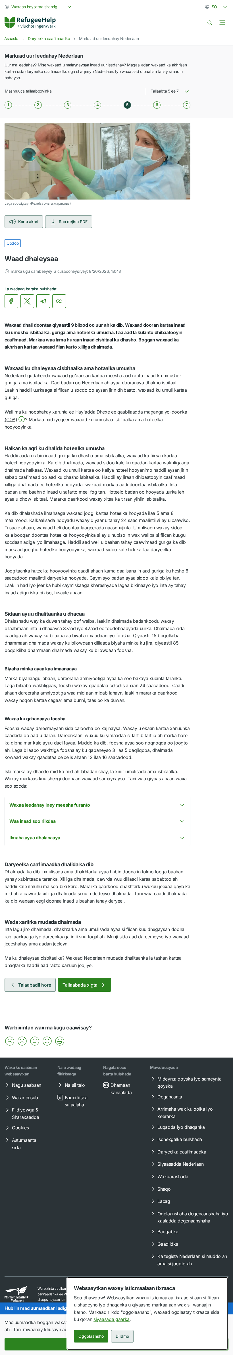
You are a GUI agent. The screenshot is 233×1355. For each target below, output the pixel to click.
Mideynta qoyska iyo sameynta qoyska (189, 1082)
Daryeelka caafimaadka (49, 38)
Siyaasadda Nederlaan (180, 1164)
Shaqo (163, 1189)
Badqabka (167, 1231)
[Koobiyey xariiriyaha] (59, 301)
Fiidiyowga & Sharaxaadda (25, 1113)
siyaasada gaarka (111, 1319)
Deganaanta (169, 1097)
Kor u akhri (28, 221)
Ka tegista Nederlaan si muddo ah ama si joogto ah (192, 1259)
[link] (30, 23)
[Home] (30, 23)
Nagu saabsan (26, 1085)
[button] (10, 1041)
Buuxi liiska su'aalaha (76, 1101)
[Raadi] (209, 22)
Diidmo (122, 1336)
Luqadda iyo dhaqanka (181, 1127)
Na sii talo (75, 1085)
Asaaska (12, 38)
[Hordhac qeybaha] (222, 22)
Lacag (163, 1201)
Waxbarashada (172, 1176)
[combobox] (39, 6)
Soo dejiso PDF (73, 221)
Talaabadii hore (34, 985)
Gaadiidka (167, 1244)
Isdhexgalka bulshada (179, 1139)
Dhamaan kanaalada (121, 1088)
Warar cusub (25, 1097)
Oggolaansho (91, 1336)
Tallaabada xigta (80, 985)
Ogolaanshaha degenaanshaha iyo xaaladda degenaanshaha (192, 1217)
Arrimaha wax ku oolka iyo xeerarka (185, 1112)
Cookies (20, 1127)
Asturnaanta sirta (24, 1143)
